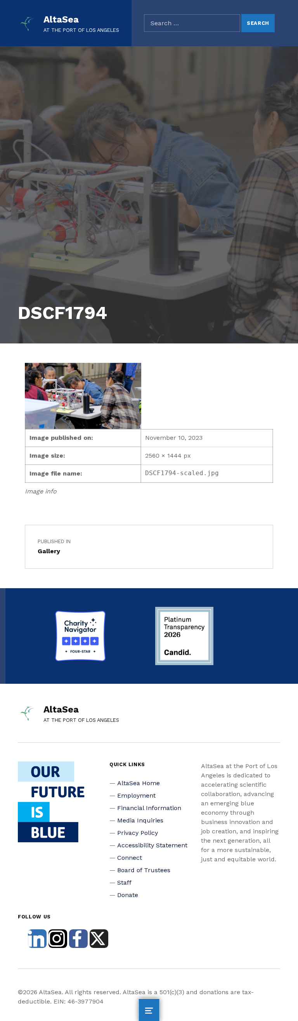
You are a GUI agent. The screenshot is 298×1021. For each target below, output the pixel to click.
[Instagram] (58, 938)
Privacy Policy (137, 832)
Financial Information (149, 808)
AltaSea (61, 19)
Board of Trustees (143, 870)
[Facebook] (78, 938)
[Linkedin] (37, 938)
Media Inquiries (140, 820)
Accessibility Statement (152, 845)
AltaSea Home (138, 783)
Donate (127, 895)
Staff (124, 882)
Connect (129, 857)
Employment (136, 795)
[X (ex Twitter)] (99, 938)
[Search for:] (192, 23)
